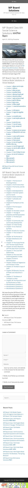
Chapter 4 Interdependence (14, 191)
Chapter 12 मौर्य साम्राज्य (12, 110)
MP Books (10, 486)
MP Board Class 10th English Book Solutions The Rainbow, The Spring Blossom (13, 453)
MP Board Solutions (14, 9)
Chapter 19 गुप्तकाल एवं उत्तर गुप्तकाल (16, 130)
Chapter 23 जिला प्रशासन (13, 140)
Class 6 (6, 315)
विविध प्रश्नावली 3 (10, 162)
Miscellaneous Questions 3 (14, 288)
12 (6, 486)
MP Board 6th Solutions (11, 484)
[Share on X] (2, 246)
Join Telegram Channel (16, 486)
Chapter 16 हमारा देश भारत (13, 122)
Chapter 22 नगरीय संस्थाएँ (13, 138)
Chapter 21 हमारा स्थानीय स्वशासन (15, 136)
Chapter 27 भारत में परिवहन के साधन (15, 152)
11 (3, 486)
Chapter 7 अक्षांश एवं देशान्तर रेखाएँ (15, 98)
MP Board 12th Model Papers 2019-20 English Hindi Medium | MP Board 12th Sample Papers (13, 414)
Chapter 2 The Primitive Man (15, 185)
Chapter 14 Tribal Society (14, 225)
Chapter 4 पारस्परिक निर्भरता (13, 92)
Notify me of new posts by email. (14, 382)
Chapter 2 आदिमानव (11, 88)
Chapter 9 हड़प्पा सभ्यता (12, 102)
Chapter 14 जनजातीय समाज (13, 116)
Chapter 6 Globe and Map (14, 197)
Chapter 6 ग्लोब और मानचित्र (13, 96)
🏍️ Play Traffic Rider (23, 486)
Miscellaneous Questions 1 (14, 284)
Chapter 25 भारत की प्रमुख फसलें (15, 146)
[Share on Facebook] (2, 242)
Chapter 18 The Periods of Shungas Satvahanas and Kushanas (14, 238)
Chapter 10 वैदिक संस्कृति (13, 104)
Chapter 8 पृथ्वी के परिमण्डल (13, 100)
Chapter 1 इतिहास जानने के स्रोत (14, 86)
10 (25, 484)
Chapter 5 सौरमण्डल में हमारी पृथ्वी (14, 94)
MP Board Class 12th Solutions (12, 436)
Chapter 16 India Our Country (15, 231)
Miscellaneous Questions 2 (14, 286)
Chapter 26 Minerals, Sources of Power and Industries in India (15, 272)
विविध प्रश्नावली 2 (10, 160)
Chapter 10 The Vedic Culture (15, 211)
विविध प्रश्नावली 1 (10, 158)
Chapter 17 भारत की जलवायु (13, 124)
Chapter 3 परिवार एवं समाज (13, 90)
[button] (14, 485)
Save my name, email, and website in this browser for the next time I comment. (14, 370)
